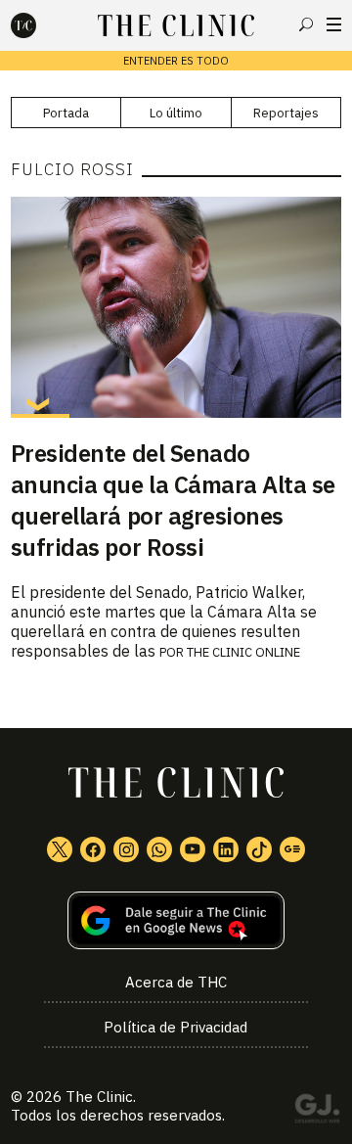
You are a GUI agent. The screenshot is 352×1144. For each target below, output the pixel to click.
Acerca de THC (176, 982)
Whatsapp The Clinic (159, 849)
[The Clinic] (40, 25)
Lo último (176, 113)
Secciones (334, 24)
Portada (66, 113)
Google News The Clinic (292, 849)
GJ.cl (316, 1111)
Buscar (306, 24)
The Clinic (99, 1096)
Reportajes (286, 113)
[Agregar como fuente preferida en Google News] (176, 920)
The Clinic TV (192, 849)
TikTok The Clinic (259, 849)
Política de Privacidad (175, 1027)
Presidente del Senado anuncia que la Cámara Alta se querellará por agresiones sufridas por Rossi (173, 500)
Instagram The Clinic (126, 849)
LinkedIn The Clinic (226, 849)
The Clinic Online (243, 652)
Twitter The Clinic (59, 849)
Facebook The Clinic (93, 849)
